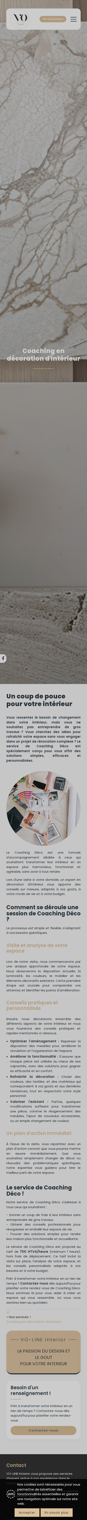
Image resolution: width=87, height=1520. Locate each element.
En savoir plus (56, 1512)
